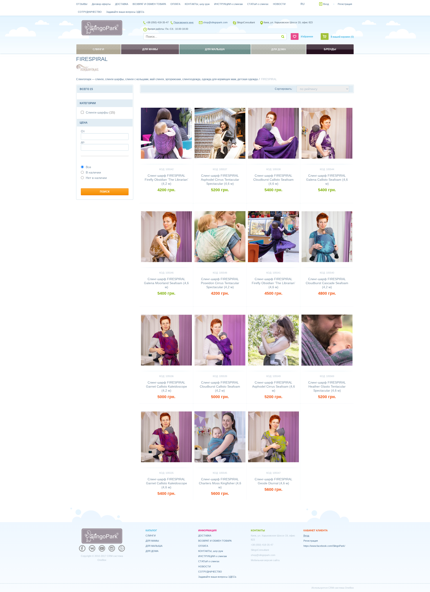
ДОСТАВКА (121, 4)
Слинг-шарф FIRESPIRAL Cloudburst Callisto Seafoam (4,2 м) (220, 386)
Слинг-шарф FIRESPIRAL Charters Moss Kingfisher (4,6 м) (220, 483)
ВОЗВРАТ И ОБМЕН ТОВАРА (149, 4)
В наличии (93, 172)
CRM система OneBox (341, 587)
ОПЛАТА (175, 4)
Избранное (307, 36)
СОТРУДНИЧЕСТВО (90, 12)
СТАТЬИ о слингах (258, 4)
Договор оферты (101, 4)
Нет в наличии (96, 178)
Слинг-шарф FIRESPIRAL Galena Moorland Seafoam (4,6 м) (166, 283)
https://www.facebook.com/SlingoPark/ (324, 546)
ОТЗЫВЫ (81, 4)
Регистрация (345, 4)
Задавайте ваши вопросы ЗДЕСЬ (125, 12)
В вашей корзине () (342, 36)
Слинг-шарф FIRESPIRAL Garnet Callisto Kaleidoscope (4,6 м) (166, 483)
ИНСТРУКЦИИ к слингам (228, 4)
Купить (166, 197)
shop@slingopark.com (215, 22)
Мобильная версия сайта (265, 560)
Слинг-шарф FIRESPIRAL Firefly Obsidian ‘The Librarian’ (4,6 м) (273, 283)
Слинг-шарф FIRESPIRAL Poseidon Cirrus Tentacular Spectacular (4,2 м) (220, 283)
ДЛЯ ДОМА (152, 551)
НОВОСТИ (279, 4)
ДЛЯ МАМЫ (152, 540)
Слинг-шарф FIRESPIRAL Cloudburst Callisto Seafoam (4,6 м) (273, 179)
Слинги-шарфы (100, 112)
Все (88, 167)
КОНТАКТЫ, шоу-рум (197, 4)
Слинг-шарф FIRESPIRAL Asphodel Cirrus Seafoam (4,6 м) (273, 386)
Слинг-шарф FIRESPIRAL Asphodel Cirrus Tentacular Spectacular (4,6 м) (220, 179)
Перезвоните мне (184, 22)
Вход (326, 4)
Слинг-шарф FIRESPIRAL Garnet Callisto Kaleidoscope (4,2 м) (166, 386)
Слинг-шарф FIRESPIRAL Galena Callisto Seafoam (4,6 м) (327, 179)
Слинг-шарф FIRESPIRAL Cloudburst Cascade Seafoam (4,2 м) (327, 283)
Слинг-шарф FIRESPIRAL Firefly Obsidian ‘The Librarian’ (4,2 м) (166, 179)
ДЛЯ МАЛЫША (154, 546)
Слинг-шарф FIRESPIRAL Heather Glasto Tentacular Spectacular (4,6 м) (327, 386)
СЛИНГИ (151, 535)
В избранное (182, 102)
